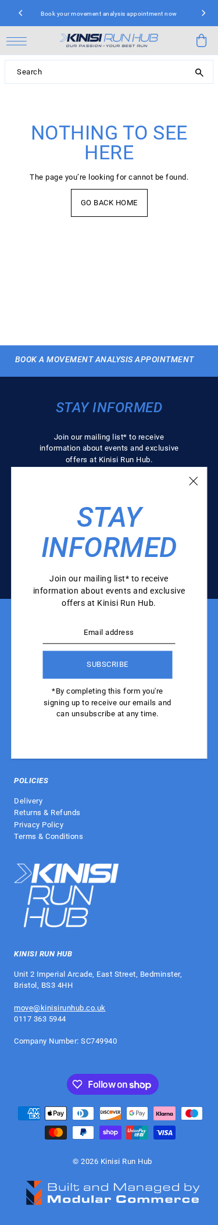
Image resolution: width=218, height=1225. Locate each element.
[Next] (203, 13)
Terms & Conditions (48, 836)
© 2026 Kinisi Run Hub (112, 1161)
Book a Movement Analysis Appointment (104, 359)
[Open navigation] (19, 40)
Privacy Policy (38, 824)
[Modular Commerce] (113, 1186)
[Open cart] (202, 40)
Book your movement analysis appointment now (109, 13)
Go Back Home (109, 202)
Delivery (28, 801)
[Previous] (21, 13)
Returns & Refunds (47, 812)
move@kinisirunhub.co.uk (60, 1007)
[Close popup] (193, 481)
